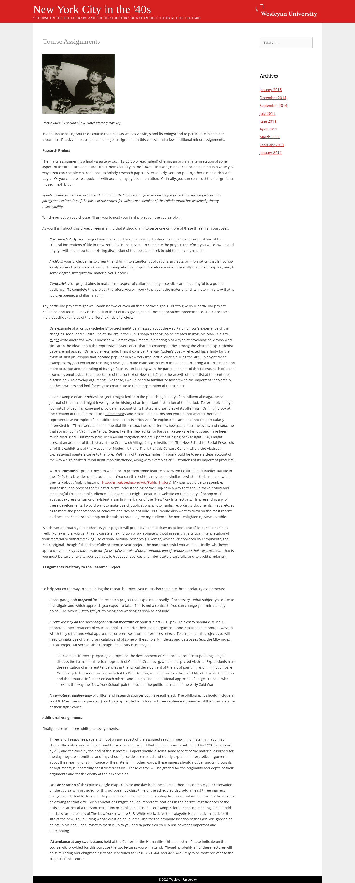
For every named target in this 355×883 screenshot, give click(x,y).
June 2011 (268, 121)
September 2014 (273, 105)
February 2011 (272, 144)
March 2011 (270, 136)
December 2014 (273, 97)
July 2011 (267, 113)
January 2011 (271, 152)
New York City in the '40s (92, 9)
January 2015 (271, 89)
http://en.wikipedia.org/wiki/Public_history (136, 482)
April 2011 (268, 129)
